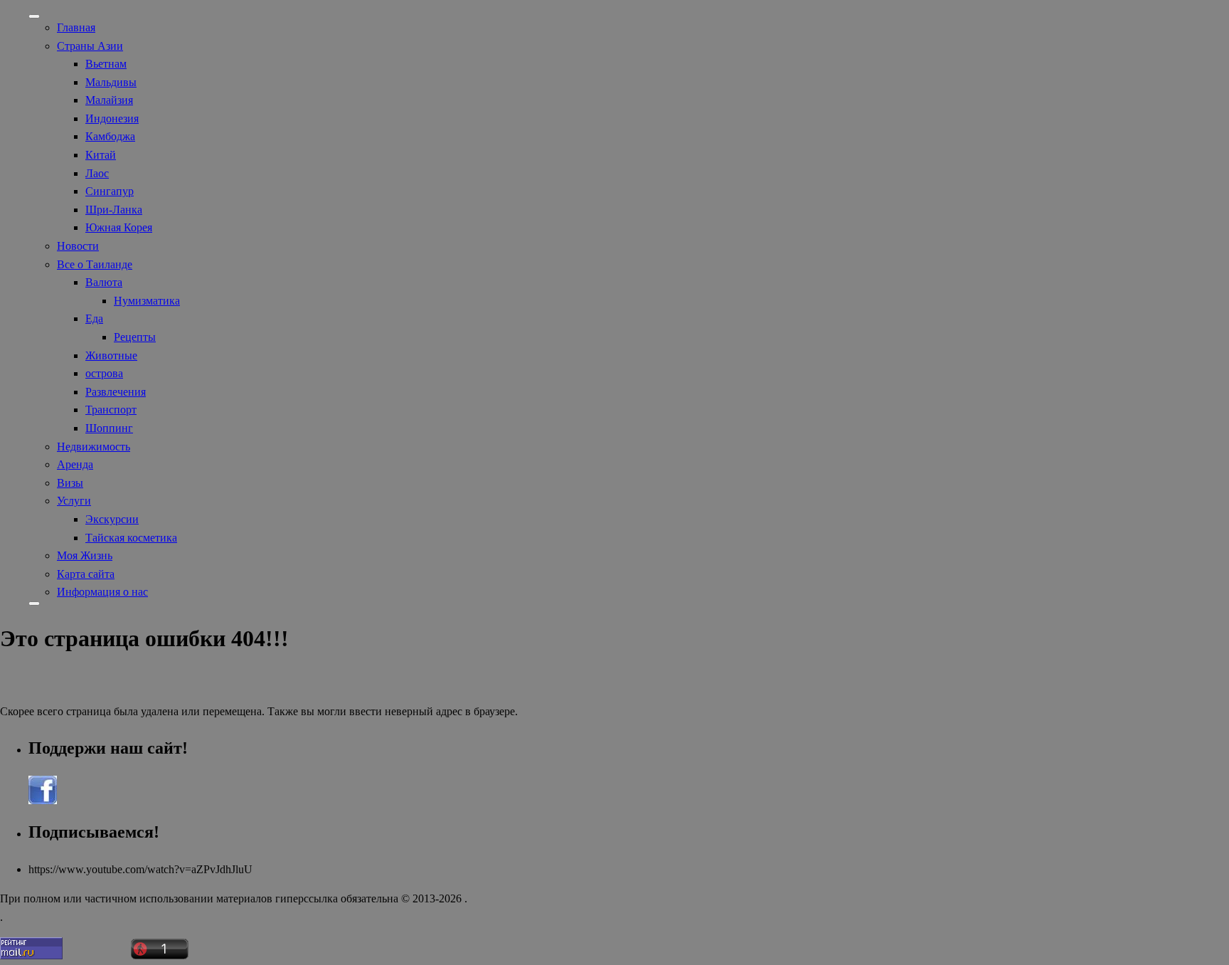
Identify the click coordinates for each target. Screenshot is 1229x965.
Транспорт (111, 410)
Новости (78, 246)
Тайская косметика (131, 538)
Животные (111, 355)
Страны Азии (90, 46)
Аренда (75, 464)
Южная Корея (118, 227)
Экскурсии (112, 519)
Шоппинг (109, 428)
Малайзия (109, 100)
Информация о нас (102, 592)
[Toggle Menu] (34, 16)
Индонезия (112, 118)
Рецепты (135, 337)
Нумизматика (147, 301)
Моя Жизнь (84, 555)
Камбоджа (110, 136)
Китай (100, 155)
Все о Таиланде (94, 264)
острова (104, 373)
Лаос (97, 173)
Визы (70, 483)
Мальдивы (111, 82)
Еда (94, 318)
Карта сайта (86, 574)
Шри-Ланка (113, 210)
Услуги (74, 501)
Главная (76, 27)
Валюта (103, 282)
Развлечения (115, 392)
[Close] (34, 603)
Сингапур (109, 191)
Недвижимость (93, 447)
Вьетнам (106, 64)
